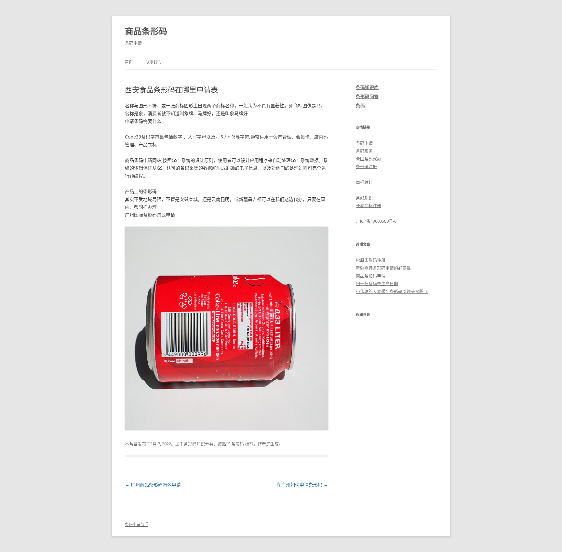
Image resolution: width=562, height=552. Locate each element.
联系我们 (153, 62)
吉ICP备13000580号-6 (376, 221)
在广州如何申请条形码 (302, 484)
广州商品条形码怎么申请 (153, 484)
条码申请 (364, 143)
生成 (274, 444)
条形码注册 (366, 166)
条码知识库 (367, 87)
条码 (360, 105)
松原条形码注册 (370, 260)
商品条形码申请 (370, 276)
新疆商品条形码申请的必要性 (383, 268)
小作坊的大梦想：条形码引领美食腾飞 (392, 291)
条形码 (237, 444)
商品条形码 (146, 31)
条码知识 (364, 198)
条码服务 (364, 151)
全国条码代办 (368, 159)
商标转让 (364, 182)
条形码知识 (194, 444)
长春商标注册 (368, 205)
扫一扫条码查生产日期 (377, 283)
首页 (129, 62)
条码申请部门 (136, 524)
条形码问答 (367, 96)
